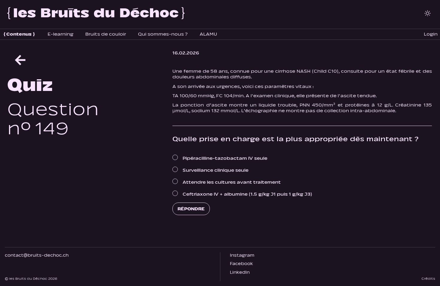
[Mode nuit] (427, 13)
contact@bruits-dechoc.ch (37, 255)
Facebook (241, 263)
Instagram (242, 255)
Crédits (428, 278)
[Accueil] (96, 13)
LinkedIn (240, 272)
